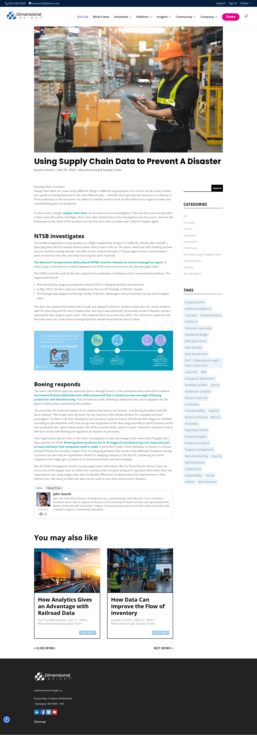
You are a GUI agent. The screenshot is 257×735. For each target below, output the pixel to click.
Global (244, 3)
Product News (192, 260)
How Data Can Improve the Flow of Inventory (138, 606)
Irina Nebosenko (54, 620)
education (191, 372)
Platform (142, 17)
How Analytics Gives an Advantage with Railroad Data (65, 606)
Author (39, 488)
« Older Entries (44, 648)
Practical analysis (195, 436)
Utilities (188, 267)
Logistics (213, 410)
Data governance (196, 341)
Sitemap (40, 722)
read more (88, 632)
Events (215, 385)
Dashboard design (196, 334)
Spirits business (194, 462)
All (185, 216)
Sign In (233, 3)
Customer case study (198, 328)
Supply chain (193, 469)
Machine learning (196, 417)
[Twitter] (46, 514)
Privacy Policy (40, 698)
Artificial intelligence (198, 308)
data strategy (193, 347)
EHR (203, 372)
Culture (188, 229)
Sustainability (193, 475)
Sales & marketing (196, 456)
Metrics (215, 417)
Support (221, 3)
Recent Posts (54, 488)
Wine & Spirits (192, 273)
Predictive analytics (197, 443)
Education (190, 235)
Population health (196, 430)
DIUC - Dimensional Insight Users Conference (202, 363)
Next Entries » (163, 648)
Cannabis (189, 222)
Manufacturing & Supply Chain (100, 170)
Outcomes (191, 423)
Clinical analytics (210, 315)
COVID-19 (191, 321)
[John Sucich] (43, 505)
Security (216, 456)
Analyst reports (194, 302)
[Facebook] (41, 514)
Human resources (196, 398)
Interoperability (195, 410)
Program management (199, 449)
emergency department (200, 378)
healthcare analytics (198, 391)
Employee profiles (196, 385)
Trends (210, 475)
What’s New (101, 17)
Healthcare (190, 248)
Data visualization (196, 354)
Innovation (192, 404)
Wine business (207, 481)
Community (184, 17)
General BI (190, 241)
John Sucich (46, 170)
